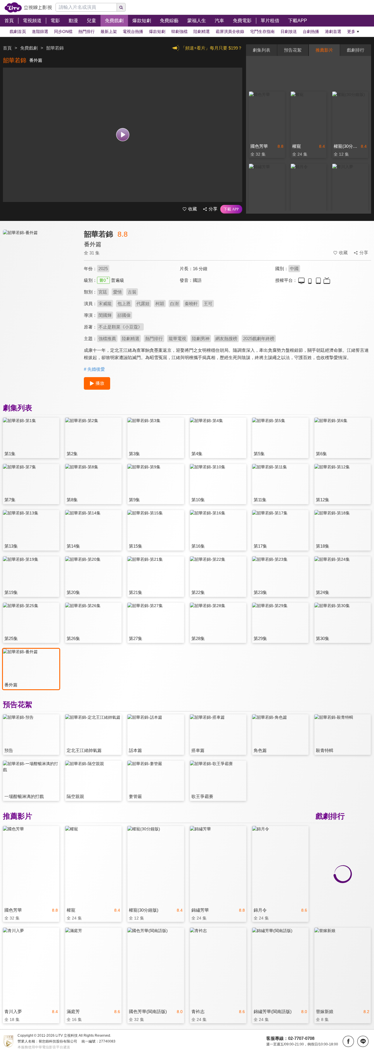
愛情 (117, 291)
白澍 (174, 303)
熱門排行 (154, 338)
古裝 (132, 291)
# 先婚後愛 (94, 369)
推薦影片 (324, 50)
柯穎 (159, 303)
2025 (103, 268)
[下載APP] (231, 209)
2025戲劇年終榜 (258, 338)
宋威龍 (105, 303)
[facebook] (348, 1041)
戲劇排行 (355, 50)
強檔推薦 (107, 338)
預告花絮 (293, 50)
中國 (294, 268)
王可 (208, 303)
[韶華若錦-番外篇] (40, 282)
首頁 (7, 47)
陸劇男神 (200, 338)
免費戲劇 (29, 47)
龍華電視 (177, 338)
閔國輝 (105, 315)
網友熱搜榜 (226, 338)
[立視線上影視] (28, 7)
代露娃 (143, 303)
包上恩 (124, 303)
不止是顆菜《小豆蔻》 (120, 326)
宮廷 (102, 291)
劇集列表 (261, 50)
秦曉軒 (191, 303)
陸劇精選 (130, 338)
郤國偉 (124, 315)
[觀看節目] (122, 134)
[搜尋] (121, 7)
